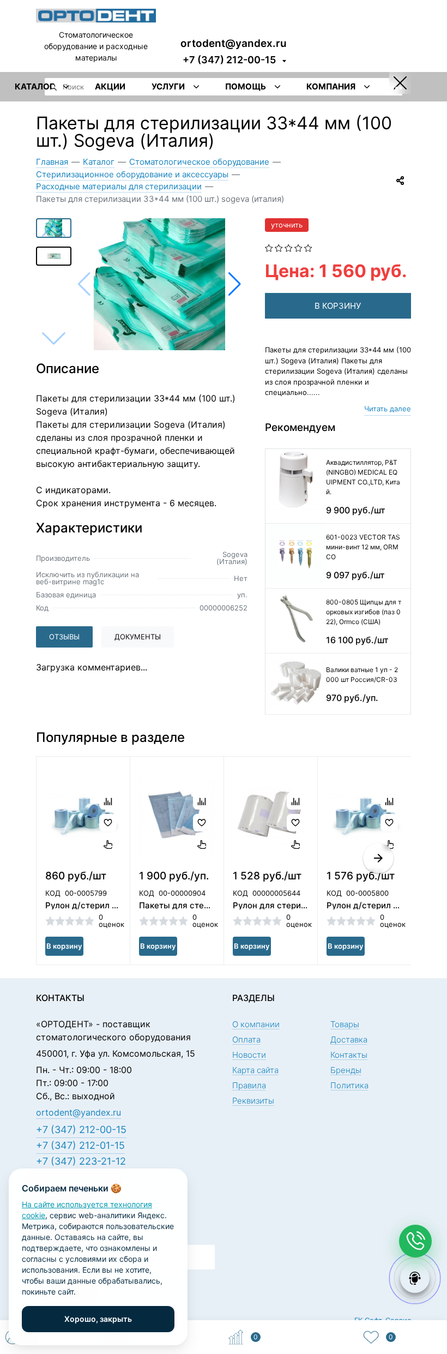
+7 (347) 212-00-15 (229, 59)
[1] (269, 247)
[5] (308, 247)
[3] (289, 247)
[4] (298, 247)
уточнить (287, 224)
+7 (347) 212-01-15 (80, 1145)
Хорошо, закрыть (98, 1318)
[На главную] (96, 14)
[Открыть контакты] (415, 1241)
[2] (279, 247)
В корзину (64, 946)
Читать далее (387, 408)
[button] (234, 284)
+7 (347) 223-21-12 (81, 1161)
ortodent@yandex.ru (233, 43)
